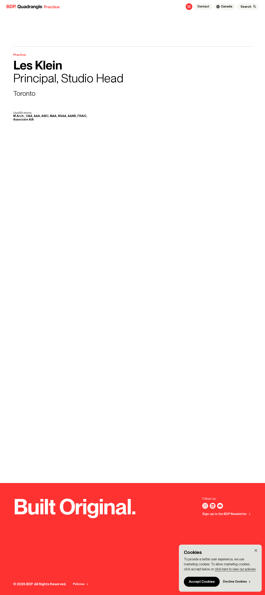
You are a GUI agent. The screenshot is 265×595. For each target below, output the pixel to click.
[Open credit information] (138, 428)
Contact (203, 6)
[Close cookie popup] (256, 550)
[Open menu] (189, 6)
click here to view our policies (235, 569)
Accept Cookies (202, 582)
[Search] (255, 7)
